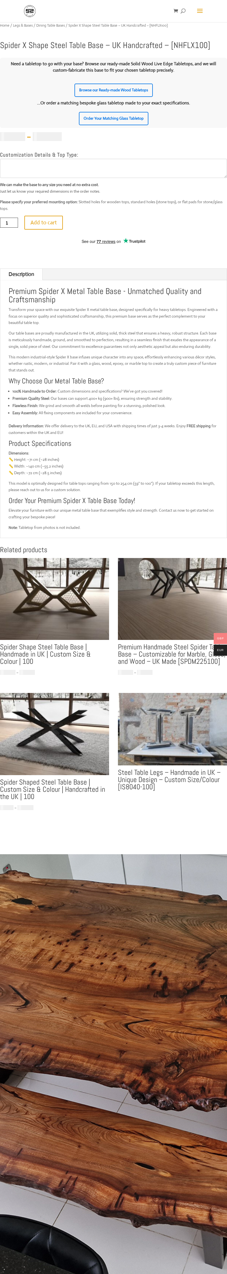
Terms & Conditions (42, 988)
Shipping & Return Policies (49, 999)
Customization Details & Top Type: (39, 154)
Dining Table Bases (50, 25)
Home (4, 25)
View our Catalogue (54, 937)
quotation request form (65, 1169)
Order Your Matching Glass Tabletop (114, 118)
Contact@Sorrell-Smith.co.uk (52, 1119)
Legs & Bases (23, 25)
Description (21, 274)
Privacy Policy (36, 1010)
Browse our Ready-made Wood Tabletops (113, 89)
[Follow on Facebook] (29, 1237)
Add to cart (43, 222)
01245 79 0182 (37, 1146)
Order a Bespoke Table (58, 916)
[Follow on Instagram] (44, 1237)
